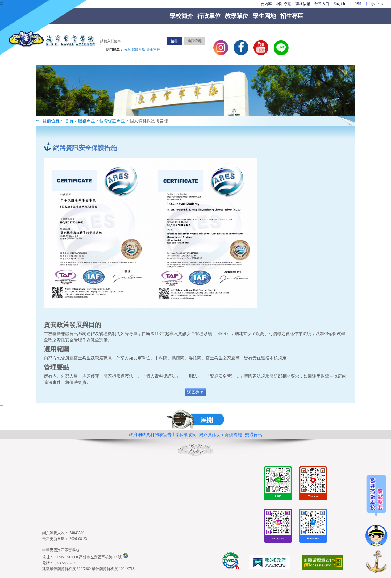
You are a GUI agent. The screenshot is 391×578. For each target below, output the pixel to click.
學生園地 (264, 15)
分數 (128, 50)
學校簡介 (181, 15)
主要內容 (264, 4)
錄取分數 (139, 50)
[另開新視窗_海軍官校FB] (313, 527)
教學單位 (236, 15)
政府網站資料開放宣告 (150, 434)
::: (1, 3)
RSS (358, 4)
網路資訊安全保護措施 (220, 434)
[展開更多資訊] (376, 511)
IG (220, 47)
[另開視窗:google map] (125, 557)
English (339, 4)
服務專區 (86, 121)
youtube (260, 47)
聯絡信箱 (302, 4)
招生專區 (292, 15)
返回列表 (195, 392)
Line (281, 47)
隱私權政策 (185, 434)
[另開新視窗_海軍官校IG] (278, 527)
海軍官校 (153, 50)
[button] (196, 419)
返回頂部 (376, 562)
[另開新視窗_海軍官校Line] (278, 484)
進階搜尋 (195, 41)
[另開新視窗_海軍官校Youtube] (313, 484)
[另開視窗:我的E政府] (269, 563)
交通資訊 (253, 434)
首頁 (69, 121)
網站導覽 (283, 4)
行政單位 (209, 15)
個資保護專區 (112, 121)
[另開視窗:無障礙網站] (323, 563)
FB (241, 47)
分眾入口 (321, 4)
